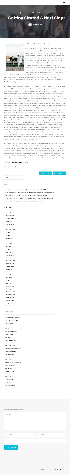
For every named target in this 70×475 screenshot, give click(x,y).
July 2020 (9, 272)
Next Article (58, 173)
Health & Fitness (10, 343)
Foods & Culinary (11, 340)
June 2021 (9, 244)
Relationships (10, 371)
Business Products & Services (14, 329)
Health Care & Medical (12, 346)
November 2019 (10, 294)
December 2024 (11, 227)
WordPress (60, 470)
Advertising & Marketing (13, 317)
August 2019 (9, 303)
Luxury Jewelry (10, 354)
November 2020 (10, 261)
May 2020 (9, 277)
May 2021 (8, 246)
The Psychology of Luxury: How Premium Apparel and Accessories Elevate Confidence (30, 192)
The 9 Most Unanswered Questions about (16, 162)
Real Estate (38, 13)
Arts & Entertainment (12, 320)
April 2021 (9, 249)
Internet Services (11, 351)
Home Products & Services (13, 348)
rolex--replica (46, 13)
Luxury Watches (10, 360)
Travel (8, 382)
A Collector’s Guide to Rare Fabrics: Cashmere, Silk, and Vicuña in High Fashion (28, 190)
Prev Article (46, 173)
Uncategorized (10, 385)
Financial (8, 337)
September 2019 (10, 300)
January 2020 (10, 289)
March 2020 (9, 283)
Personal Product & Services (14, 363)
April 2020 (9, 280)
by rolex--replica (37, 24)
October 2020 (10, 263)
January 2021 (10, 255)
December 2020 (10, 258)
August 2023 (9, 232)
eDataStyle (43, 470)
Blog (7, 326)
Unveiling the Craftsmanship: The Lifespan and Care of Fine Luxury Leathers (26, 195)
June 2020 (9, 275)
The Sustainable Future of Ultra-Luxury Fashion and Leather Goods (24, 201)
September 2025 (11, 218)
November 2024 (10, 230)
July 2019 (8, 306)
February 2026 (10, 215)
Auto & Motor (10, 323)
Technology (9, 379)
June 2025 (9, 221)
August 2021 (9, 238)
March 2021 (9, 252)
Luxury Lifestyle (10, 357)
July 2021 (8, 241)
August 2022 (9, 235)
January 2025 (10, 224)
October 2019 (10, 297)
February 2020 (10, 286)
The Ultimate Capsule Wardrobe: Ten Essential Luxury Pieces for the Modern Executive (30, 198)
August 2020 (9, 269)
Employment (9, 334)
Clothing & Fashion (11, 332)
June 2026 (9, 213)
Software (8, 374)
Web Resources (10, 388)
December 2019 (10, 292)
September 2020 (11, 266)
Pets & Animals (10, 365)
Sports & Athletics (11, 377)
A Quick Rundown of (10, 167)
